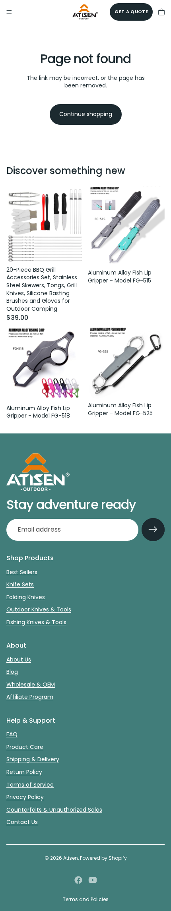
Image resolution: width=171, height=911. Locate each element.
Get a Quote (131, 11)
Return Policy (24, 772)
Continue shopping (85, 114)
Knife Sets (20, 584)
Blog (12, 672)
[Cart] (161, 12)
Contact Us (22, 822)
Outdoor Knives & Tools (38, 609)
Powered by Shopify (103, 858)
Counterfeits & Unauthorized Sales (54, 810)
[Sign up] (153, 529)
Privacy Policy (25, 797)
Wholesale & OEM (30, 685)
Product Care (24, 747)
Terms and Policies (86, 899)
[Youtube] (92, 880)
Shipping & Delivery (32, 759)
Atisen (70, 858)
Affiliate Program (29, 697)
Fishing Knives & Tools (36, 622)
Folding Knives (25, 597)
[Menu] (9, 12)
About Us (18, 659)
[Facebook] (78, 880)
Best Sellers (21, 572)
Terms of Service (30, 785)
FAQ (11, 734)
